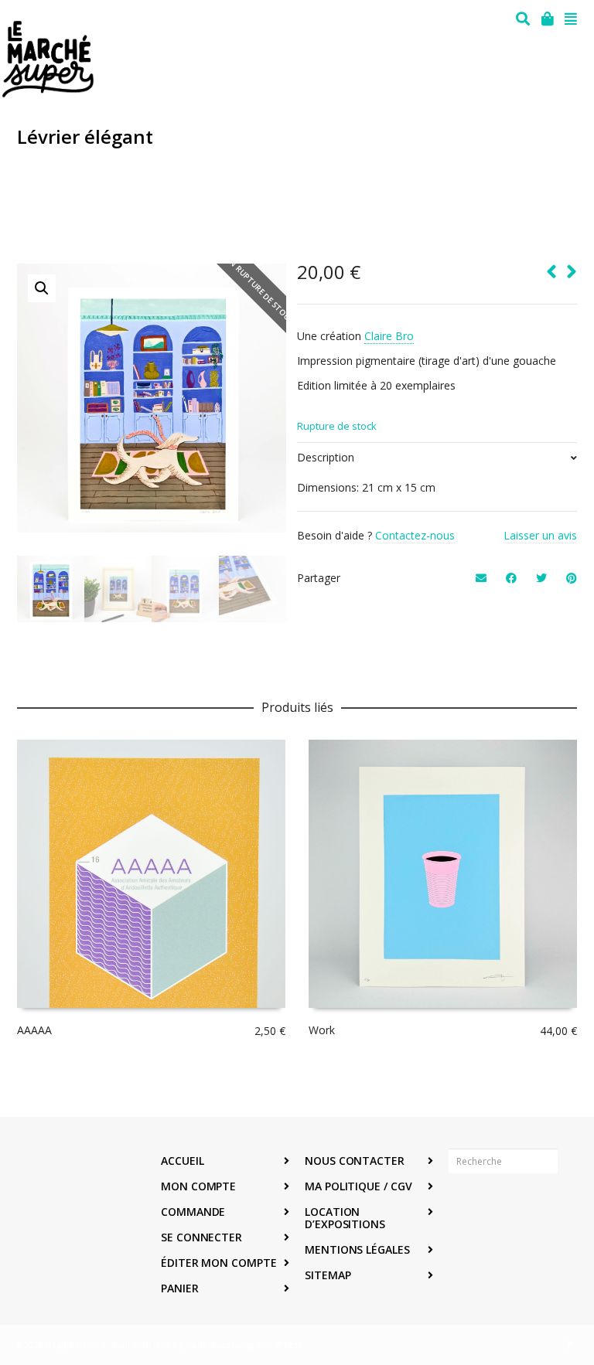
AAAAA (34, 1030)
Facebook (461, 1209)
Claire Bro (389, 335)
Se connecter (201, 1237)
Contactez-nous (415, 535)
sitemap (327, 1275)
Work (322, 1030)
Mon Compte (198, 1186)
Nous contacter (355, 1160)
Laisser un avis (540, 535)
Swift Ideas (208, 1344)
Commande (193, 1211)
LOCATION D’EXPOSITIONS (345, 1217)
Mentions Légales (357, 1249)
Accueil (182, 1160)
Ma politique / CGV (358, 1186)
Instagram (495, 1209)
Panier (180, 1288)
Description (325, 457)
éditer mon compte (219, 1262)
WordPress (278, 1344)
